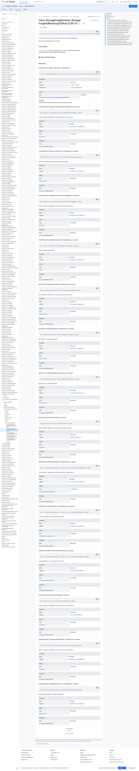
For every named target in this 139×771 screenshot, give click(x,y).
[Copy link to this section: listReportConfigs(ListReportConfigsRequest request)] (76, 506)
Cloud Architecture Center (86, 759)
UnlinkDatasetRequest (76, 615)
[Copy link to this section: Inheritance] (48, 47)
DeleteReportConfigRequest (76, 259)
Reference (18, 9)
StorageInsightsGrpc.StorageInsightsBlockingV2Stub (54, 97)
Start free (133, 6)
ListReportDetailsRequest (77, 570)
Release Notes (54, 757)
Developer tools (54, 16)
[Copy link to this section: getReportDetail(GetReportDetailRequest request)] (74, 373)
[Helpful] (97, 16)
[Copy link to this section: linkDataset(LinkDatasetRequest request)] (67, 417)
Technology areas (23, 1)
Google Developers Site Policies (59, 741)
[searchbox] (10, 14)
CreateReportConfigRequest (76, 171)
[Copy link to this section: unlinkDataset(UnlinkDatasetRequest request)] (70, 595)
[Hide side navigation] (17, 768)
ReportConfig (43, 181)
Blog (111, 752)
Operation (42, 136)
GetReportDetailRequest (77, 393)
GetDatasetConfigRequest (77, 304)
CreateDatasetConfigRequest (76, 126)
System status (54, 759)
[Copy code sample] (99, 31)
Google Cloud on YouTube (115, 759)
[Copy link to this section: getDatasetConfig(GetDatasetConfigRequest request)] (76, 284)
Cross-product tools (38, 1)
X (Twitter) (112, 757)
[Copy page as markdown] (83, 23)
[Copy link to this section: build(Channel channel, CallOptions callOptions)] (71, 68)
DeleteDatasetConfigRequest (76, 215)
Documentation (46, 16)
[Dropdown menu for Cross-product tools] (45, 1)
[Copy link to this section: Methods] (47, 64)
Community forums (55, 752)
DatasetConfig (43, 314)
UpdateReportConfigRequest (76, 703)
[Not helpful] (99, 16)
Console (116, 1)
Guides (11, 9)
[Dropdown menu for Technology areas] (29, 1)
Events (111, 755)
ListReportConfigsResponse (47, 536)
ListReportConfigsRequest (77, 526)
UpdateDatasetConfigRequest (76, 659)
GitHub (81, 752)
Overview (4, 9)
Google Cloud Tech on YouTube (117, 762)
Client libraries (29, 6)
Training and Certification (86, 762)
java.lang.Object (42, 50)
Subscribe (122, 768)
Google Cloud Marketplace (27, 757)
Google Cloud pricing (25, 755)
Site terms (36, 768)
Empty (40, 269)
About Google (24, 768)
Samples (25, 9)
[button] (9, 394)
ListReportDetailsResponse (46, 580)
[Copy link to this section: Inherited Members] (57, 57)
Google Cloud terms (44, 768)
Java (20, 6)
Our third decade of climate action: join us (59, 768)
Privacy (30, 768)
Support (52, 755)
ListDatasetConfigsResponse (47, 491)
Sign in (135, 1)
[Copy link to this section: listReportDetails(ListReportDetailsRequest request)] (74, 551)
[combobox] (103, 1)
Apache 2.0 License (40, 741)
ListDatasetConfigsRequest (76, 481)
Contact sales (24, 759)
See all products (25, 752)
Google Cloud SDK (11, 6)
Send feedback (95, 20)
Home (40, 16)
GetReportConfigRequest (77, 348)
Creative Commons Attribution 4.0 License (75, 739)
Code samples (83, 757)
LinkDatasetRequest (75, 437)
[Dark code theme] (96, 31)
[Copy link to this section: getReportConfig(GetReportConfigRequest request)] (75, 329)
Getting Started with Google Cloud (88, 755)
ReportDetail (42, 403)
